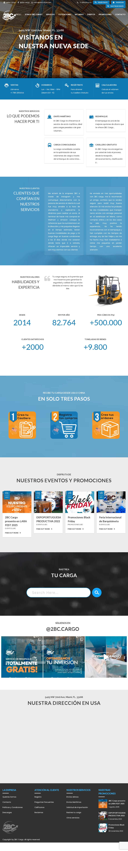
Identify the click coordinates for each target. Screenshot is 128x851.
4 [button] (70, 74)
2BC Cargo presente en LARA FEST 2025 (16, 521)
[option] (64, 39)
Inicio (18, 14)
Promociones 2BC (75, 524)
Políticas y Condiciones (12, 807)
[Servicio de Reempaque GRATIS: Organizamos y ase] (106, 657)
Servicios (50, 14)
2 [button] (45, 74)
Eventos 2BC (10, 528)
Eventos (91, 14)
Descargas (7, 812)
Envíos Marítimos (73, 802)
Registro (38, 797)
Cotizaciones (64, 14)
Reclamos (38, 812)
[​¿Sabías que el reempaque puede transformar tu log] (22, 657)
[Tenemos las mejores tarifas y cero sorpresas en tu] (64, 657)
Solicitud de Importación (77, 807)
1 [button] (33, 74)
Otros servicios (72, 817)
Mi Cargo (79, 14)
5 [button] (83, 74)
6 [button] (95, 74)
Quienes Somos (9, 797)
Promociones (105, 14)
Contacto (120, 14)
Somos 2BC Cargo (33, 14)
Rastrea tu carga (73, 812)
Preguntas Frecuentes (44, 802)
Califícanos (39, 807)
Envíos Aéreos (72, 797)
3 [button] (58, 74)
